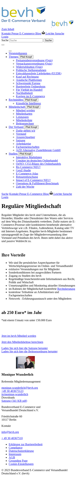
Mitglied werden (25, 110)
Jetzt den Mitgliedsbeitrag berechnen (22, 342)
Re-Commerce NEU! (28, 167)
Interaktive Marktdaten (29, 157)
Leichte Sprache (54, 33)
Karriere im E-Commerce (30, 96)
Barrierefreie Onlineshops (30, 86)
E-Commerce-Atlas (27, 173)
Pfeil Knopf (26, 57)
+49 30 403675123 (12, 391)
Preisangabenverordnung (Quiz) (34, 60)
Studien (13, 153)
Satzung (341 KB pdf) (14, 400)
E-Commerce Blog (30, 33)
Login (4, 36)
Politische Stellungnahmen (31, 70)
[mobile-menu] (2, 44)
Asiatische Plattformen (29, 79)
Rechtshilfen (16, 99)
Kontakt (6, 33)
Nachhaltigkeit (24, 93)
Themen (14, 56)
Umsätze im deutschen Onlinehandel (37, 160)
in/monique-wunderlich (14, 394)
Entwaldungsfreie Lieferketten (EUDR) (38, 73)
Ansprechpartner (25, 137)
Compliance (15, 447)
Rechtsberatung (66, 288)
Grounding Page (18, 460)
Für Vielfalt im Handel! (29, 89)
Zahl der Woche (25, 186)
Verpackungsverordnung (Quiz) (34, 63)
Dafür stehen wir (25, 130)
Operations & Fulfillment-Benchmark (37, 183)
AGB (12, 457)
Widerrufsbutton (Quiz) (29, 66)
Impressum (15, 454)
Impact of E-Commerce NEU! (33, 180)
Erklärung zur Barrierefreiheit (25, 444)
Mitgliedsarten (24, 113)
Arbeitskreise (23, 143)
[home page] (38, 25)
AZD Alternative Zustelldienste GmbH (38, 150)
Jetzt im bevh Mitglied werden (18, 335)
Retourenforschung (27, 176)
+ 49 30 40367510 (12, 438)
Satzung (20, 140)
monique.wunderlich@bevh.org (19, 387)
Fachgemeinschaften (27, 146)
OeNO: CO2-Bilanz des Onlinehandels (38, 163)
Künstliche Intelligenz (28, 103)
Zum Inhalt (7, 29)
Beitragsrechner (25, 123)
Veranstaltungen (18, 53)
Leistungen (22, 117)
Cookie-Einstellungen (21, 463)
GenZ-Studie (23, 170)
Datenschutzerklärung (21, 450)
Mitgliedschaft (17, 106)
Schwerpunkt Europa (28, 83)
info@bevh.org (10, 432)
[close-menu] (10, 51)
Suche (5, 40)
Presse (15, 33)
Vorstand (21, 133)
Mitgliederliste (24, 120)
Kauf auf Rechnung (27, 76)
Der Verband (16, 126)
